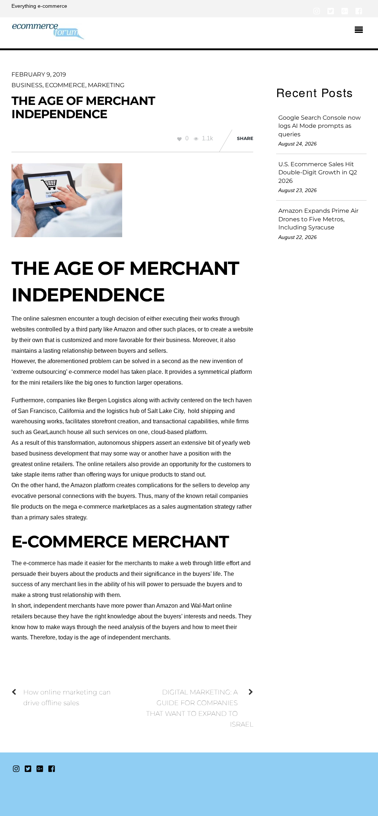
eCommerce (65, 85)
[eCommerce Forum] (48, 36)
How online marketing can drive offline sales (67, 697)
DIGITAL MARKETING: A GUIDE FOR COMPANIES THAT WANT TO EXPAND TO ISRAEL (199, 708)
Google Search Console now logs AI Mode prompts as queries (319, 126)
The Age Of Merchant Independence (83, 107)
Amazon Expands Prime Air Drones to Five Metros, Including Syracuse (318, 219)
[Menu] (361, 31)
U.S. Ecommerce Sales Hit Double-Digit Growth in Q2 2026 (317, 172)
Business (26, 85)
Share (245, 138)
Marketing (106, 85)
